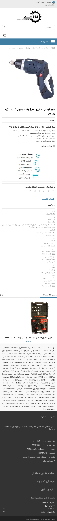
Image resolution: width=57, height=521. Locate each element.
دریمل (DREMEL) (35, 380)
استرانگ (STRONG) (40, 353)
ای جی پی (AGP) (40, 359)
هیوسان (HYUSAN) (9, 400)
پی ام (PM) (14, 371)
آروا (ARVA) (51, 347)
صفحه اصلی (49, 50)
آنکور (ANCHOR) (49, 350)
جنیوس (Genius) (32, 377)
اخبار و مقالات (12, 50)
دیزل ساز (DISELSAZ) (47, 383)
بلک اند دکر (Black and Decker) (23, 365)
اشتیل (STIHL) (12, 353)
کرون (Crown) (8, 406)
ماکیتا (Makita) (8, 391)
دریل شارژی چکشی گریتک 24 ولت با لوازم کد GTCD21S (28, 337)
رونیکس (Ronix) (8, 383)
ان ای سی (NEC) (34, 356)
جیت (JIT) (45, 380)
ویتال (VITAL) (24, 403)
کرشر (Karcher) (19, 406)
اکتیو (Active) (12, 356)
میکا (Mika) (32, 397)
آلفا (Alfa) (14, 347)
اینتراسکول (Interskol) (41, 362)
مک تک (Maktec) (9, 394)
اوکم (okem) (22, 356)
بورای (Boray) (39, 368)
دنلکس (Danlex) (21, 380)
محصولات (12, 48)
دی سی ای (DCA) (9, 380)
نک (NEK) (12, 397)
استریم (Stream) (25, 353)
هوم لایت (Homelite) (25, 400)
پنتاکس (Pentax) (37, 371)
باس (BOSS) (41, 365)
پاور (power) (14, 368)
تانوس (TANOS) (36, 374)
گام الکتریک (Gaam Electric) (12, 388)
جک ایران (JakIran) (18, 377)
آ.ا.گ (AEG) (41, 347)
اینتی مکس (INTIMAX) (23, 362)
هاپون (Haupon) (41, 400)
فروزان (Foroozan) (30, 388)
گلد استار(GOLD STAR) (34, 391)
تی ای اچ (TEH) (44, 377)
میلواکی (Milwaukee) (47, 397)
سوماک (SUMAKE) (36, 386)
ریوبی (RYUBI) (50, 386)
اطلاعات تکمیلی (48, 199)
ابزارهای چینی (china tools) (18, 350)
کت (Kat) (29, 406)
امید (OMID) (45, 356)
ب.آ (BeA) (51, 365)
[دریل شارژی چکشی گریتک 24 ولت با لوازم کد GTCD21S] (28, 317)
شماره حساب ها (21, 51)
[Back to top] (3, 516)
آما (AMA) (6, 347)
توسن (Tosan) (23, 374)
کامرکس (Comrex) (40, 406)
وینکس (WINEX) (12, 403)
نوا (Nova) (22, 397)
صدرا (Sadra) (42, 388)
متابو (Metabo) (36, 394)
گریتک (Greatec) (49, 391)
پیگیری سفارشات (30, 50)
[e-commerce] (28, 16)
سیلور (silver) (22, 386)
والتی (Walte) (35, 403)
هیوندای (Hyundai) (48, 403)
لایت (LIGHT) (19, 391)
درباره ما (4, 50)
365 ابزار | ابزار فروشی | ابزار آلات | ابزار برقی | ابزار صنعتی (36, 48)
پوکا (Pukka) (25, 371)
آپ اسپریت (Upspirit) (27, 347)
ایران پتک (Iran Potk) (24, 359)
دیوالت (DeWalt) (32, 383)
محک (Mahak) (23, 394)
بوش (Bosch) (27, 368)
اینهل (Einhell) (8, 362)
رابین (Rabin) (20, 383)
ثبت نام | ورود (48, 5)
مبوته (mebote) (49, 394)
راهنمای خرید (40, 50)
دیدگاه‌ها (51, 205)
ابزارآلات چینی (36, 350)
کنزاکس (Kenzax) (49, 409)
